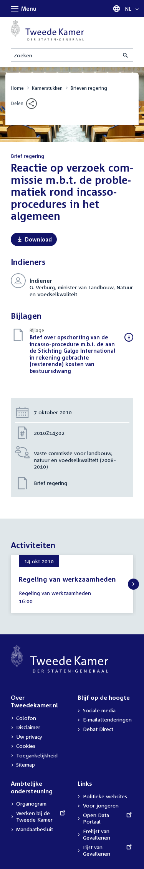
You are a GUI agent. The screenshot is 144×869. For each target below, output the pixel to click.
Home (17, 88)
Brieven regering (89, 88)
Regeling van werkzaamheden (67, 579)
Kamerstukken (47, 88)
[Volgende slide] (133, 584)
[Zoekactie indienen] (126, 55)
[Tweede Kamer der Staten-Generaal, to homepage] (47, 30)
